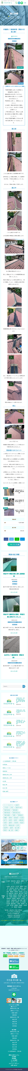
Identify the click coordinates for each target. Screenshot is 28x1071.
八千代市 (6, 807)
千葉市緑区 (15, 810)
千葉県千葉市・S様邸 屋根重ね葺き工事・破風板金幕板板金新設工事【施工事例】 (20, 700)
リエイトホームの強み (14, 1004)
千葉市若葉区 (7, 815)
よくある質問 (14, 1060)
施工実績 (16, 16)
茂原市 (11, 827)
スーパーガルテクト (9, 805)
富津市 (10, 820)
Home (11, 16)
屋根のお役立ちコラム (14, 1055)
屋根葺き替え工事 (7, 774)
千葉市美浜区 (7, 812)
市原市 (5, 822)
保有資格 (14, 1058)
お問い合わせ (14, 1065)
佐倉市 (17, 805)
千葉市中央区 (18, 807)
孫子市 (5, 820)
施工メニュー (14, 1006)
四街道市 (16, 817)
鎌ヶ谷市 (11, 830)
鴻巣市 (16, 830)
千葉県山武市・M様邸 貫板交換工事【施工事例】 (20, 711)
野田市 (5, 830)
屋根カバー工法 (7, 767)
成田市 (10, 822)
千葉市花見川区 (16, 812)
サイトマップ (14, 1061)
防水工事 (5, 788)
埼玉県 (22, 817)
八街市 (11, 807)
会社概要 (14, 1056)
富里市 (15, 820)
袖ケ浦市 (17, 827)
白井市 (18, 825)
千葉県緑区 (20, 815)
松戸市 (5, 825)
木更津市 (16, 822)
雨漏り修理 (5, 791)
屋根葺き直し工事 (7, 778)
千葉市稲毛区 (7, 810)
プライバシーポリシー (14, 1063)
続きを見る (13, 592)
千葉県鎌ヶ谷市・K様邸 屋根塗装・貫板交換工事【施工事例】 (20, 722)
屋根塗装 (14, 581)
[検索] (24, 686)
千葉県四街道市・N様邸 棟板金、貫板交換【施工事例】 (20, 733)
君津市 (10, 817)
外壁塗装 (5, 764)
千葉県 (13, 815)
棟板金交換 (11, 825)
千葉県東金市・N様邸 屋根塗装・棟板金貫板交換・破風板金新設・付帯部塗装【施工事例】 (20, 744)
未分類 (4, 781)
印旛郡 (5, 817)
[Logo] (4, 3)
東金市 (22, 822)
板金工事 (14, 41)
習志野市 (6, 827)
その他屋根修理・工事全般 (14, 38)
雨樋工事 (14, 1021)
